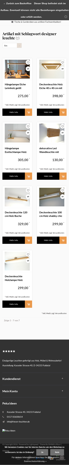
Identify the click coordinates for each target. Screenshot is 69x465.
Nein (57, 452)
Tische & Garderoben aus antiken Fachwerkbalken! (36, 22)
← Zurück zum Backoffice (17, 3)
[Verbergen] (66, 16)
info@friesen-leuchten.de (18, 421)
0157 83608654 (15, 417)
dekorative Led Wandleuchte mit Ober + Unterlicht (49, 150)
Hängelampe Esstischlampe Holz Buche (16, 150)
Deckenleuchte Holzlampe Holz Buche (14, 278)
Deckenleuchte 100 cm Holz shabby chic (50, 214)
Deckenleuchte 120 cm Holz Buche (16, 214)
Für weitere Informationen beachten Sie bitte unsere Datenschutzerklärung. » (35, 459)
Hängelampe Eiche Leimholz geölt (15, 86)
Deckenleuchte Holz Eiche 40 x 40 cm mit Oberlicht (51, 86)
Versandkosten (24, 105)
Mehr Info (13, 112)
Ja (42, 452)
